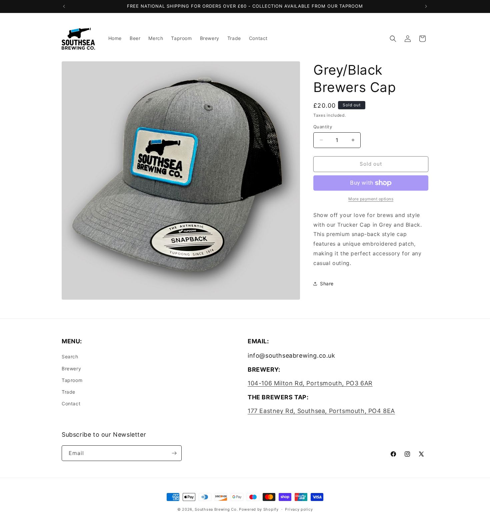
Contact (71, 403)
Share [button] (327, 283)
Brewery (71, 368)
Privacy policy (299, 509)
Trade (68, 392)
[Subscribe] (174, 453)
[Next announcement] (426, 6)
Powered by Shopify (259, 509)
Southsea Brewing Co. (216, 509)
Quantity (322, 126)
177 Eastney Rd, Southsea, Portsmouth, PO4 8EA (321, 410)
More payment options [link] (370, 198)
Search (70, 356)
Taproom (72, 380)
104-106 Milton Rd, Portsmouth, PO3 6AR (310, 383)
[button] (393, 38)
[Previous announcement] (64, 6)
